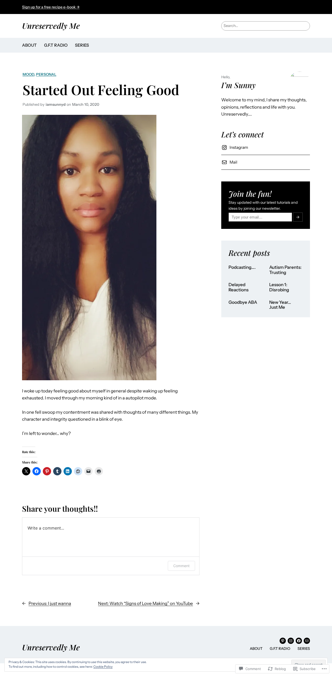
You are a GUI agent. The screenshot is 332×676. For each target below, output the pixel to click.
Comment (181, 566)
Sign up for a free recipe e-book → (51, 7)
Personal (46, 74)
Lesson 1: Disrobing (279, 287)
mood (28, 74)
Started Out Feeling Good (101, 89)
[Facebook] (299, 641)
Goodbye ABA (243, 302)
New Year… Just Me (280, 305)
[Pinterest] (283, 641)
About (29, 45)
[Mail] (307, 641)
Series (82, 45)
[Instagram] (291, 641)
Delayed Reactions (238, 287)
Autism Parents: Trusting (285, 270)
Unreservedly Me (51, 25)
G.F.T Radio (56, 45)
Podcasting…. (242, 267)
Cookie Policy (103, 666)
